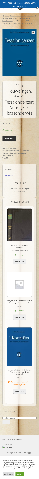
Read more (19, 391)
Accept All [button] (19, 474)
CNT (6, 158)
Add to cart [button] (19, 261)
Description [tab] (9, 169)
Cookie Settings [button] (8, 474)
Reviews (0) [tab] (9, 175)
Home (7, 16)
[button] (33, 32)
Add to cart (9, 138)
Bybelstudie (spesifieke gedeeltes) (21, 16)
